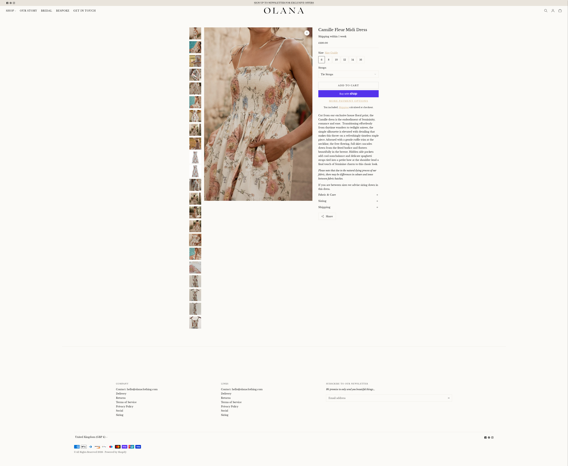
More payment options (348, 101)
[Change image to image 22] (195, 323)
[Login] (553, 10)
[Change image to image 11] (195, 171)
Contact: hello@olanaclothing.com (137, 389)
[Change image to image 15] (195, 226)
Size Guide (331, 52)
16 (360, 59)
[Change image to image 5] (195, 88)
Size (321, 52)
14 (352, 59)
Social (119, 410)
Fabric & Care (327, 194)
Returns (121, 397)
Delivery (121, 393)
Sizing (322, 201)
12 (344, 59)
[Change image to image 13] (195, 199)
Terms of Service (126, 402)
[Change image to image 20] (195, 295)
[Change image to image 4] (195, 75)
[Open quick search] (546, 10)
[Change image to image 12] (195, 185)
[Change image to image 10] (195, 157)
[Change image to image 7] (195, 116)
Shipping (344, 107)
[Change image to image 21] (195, 309)
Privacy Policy (124, 406)
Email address (336, 394)
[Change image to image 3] (195, 61)
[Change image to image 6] (195, 102)
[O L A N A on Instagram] (14, 3)
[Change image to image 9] (195, 144)
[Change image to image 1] (195, 33)
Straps (322, 67)
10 (336, 59)
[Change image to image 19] (195, 281)
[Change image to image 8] (195, 130)
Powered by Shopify (115, 452)
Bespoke (63, 10)
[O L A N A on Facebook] (7, 3)
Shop (10, 10)
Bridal (46, 10)
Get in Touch (84, 10)
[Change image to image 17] (195, 254)
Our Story (28, 10)
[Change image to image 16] (195, 240)
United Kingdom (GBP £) (90, 436)
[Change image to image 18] (195, 267)
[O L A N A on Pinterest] (11, 3)
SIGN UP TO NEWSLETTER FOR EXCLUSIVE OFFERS (284, 2)
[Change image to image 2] (195, 47)
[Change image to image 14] (195, 212)
